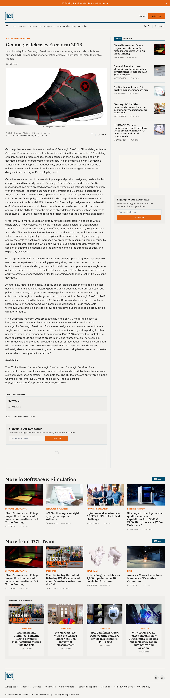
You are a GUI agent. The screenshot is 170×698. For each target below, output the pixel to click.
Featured (127, 39)
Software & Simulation (18, 38)
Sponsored (51, 571)
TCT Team (13, 64)
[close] (167, 3)
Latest (118, 39)
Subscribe (56, 438)
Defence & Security (136, 509)
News (129, 571)
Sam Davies (121, 78)
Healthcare (92, 571)
